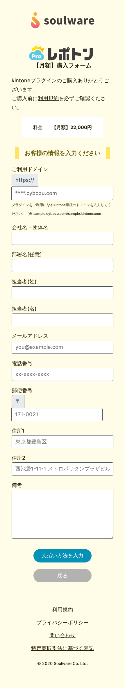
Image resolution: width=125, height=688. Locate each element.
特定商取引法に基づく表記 (62, 648)
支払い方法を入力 (62, 555)
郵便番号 (22, 396)
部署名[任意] (27, 254)
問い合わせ (62, 635)
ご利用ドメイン (30, 169)
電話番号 (22, 363)
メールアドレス (30, 336)
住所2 (18, 458)
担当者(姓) (24, 281)
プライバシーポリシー (62, 622)
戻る (62, 575)
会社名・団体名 (30, 227)
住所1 (18, 431)
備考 (17, 485)
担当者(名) (24, 309)
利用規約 (48, 98)
